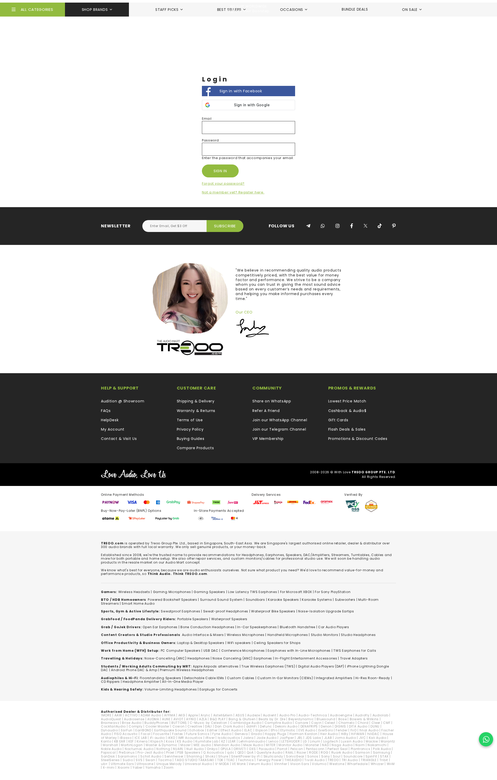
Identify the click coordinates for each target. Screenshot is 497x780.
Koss (170, 741)
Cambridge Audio (246, 723)
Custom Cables (240, 678)
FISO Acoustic (126, 734)
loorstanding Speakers (161, 678)
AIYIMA (169, 715)
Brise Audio (132, 723)
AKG (181, 715)
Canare (301, 723)
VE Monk (239, 764)
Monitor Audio (291, 745)
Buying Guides (190, 438)
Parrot (282, 749)
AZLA (203, 719)
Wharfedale (357, 764)
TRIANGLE (369, 760)
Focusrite (161, 734)
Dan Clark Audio (229, 726)
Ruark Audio (342, 752)
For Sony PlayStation (332, 592)
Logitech (330, 741)
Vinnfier (280, 764)
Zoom (169, 767)
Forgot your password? (223, 183)
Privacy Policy (190, 429)
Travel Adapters (354, 658)
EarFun (127, 730)
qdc (230, 752)
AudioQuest (111, 719)
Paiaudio (267, 749)
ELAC (248, 730)
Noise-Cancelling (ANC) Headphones (177, 658)
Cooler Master (157, 726)
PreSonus (127, 752)
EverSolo (325, 730)
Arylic (205, 715)
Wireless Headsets (134, 592)
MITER (271, 745)
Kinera (142, 741)
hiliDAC (373, 734)
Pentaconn (315, 749)
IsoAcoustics (229, 738)
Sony (325, 756)
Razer (301, 752)
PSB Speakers (188, 752)
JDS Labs (313, 738)
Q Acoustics (213, 752)
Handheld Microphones (287, 635)
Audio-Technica (312, 715)
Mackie (372, 741)
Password (210, 140)
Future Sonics (197, 734)
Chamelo (346, 723)
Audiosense (134, 719)
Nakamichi (377, 745)
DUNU (374, 726)
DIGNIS (340, 726)
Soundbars (255, 599)
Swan (150, 760)
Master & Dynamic (162, 745)
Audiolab (380, 715)
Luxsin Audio (352, 741)
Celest (330, 723)
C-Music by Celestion (208, 723)
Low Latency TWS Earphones (252, 592)
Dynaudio (109, 730)
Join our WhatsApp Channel (279, 420)
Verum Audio (260, 764)
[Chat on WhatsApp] (486, 739)
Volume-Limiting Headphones (170, 689)
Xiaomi (124, 767)
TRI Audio (350, 760)
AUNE (166, 719)
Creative (194, 726)
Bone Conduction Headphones (207, 627)
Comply (135, 726)
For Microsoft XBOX (296, 592)
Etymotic (288, 730)
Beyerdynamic (301, 719)
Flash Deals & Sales (347, 429)
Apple (193, 715)
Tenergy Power (269, 760)
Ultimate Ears (122, 764)
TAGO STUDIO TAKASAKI (194, 760)
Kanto (106, 741)
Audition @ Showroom (122, 401)
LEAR (232, 741)
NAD (325, 745)
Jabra (248, 738)
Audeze (253, 715)
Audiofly (362, 715)
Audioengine (341, 715)
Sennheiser (174, 756)
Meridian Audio (227, 745)
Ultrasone (145, 764)
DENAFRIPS (309, 726)
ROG (324, 752)
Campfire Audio (278, 723)
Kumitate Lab (206, 741)
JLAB (328, 738)
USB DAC (210, 650)
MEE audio (202, 745)
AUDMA (153, 719)
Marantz (388, 741)
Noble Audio (111, 749)
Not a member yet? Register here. (233, 192)
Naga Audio (342, 745)
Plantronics (360, 749)
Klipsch (156, 741)
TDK (220, 760)
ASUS (240, 715)
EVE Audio (306, 730)
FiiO (353, 730)
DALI (208, 726)
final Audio (369, 730)
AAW (118, 715)
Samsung (381, 752)
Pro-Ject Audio (150, 752)
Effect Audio (231, 730)
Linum (315, 741)
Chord (363, 723)
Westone (336, 764)
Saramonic (127, 756)
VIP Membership (268, 438)
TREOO (333, 760)
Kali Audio (377, 738)
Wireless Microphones (246, 635)
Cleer (376, 723)
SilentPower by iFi (246, 756)
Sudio (128, 760)
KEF (131, 741)
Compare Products (195, 448)
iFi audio (157, 738)
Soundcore (353, 756)
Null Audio (195, 749)
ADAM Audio (151, 715)
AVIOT (178, 719)
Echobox (196, 730)
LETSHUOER (290, 741)
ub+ (104, 764)
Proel (170, 752)
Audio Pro (287, 715)
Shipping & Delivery (196, 401)
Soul (337, 756)
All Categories (37, 9)
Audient (269, 715)
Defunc (266, 726)
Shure (223, 756)
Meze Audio (253, 745)
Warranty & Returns (196, 410)
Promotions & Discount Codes (358, 438)
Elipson (261, 730)
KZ (223, 741)
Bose (342, 719)
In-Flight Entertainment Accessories (306, 658)
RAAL (290, 752)
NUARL (178, 749)
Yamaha (153, 767)
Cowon (178, 726)
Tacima (165, 760)
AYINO (191, 719)
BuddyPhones (156, 723)
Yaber (138, 767)
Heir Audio (329, 734)
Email (207, 118)
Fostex (177, 734)
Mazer (185, 745)
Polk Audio (382, 749)
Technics (246, 760)
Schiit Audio (150, 756)
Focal (146, 734)
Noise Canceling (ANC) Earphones (242, 658)
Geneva (241, 734)
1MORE (106, 715)
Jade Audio (267, 738)
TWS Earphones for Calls (354, 650)
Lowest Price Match (347, 401)
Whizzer (377, 764)
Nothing (163, 749)
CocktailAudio (113, 726)
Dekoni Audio (286, 726)
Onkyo (212, 749)
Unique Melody (169, 764)
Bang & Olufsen (242, 719)
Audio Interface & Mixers (203, 635)
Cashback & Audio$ (347, 410)
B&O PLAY (218, 719)
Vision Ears (299, 764)
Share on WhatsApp (271, 401)
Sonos (312, 756)
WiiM (391, 764)
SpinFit (371, 756)
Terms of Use (190, 420)
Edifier (212, 730)
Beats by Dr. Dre (272, 719)
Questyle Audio (270, 752)
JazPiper (287, 738)
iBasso (125, 738)
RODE (313, 752)
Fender (341, 730)
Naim (360, 745)
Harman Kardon (303, 734)
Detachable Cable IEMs (204, 678)
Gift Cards (338, 420)
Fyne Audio (221, 734)
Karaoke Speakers (283, 599)
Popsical (108, 752)
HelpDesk (110, 420)
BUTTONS (179, 723)
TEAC (230, 760)
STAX (384, 756)
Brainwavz (110, 723)
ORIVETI (239, 749)
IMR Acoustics (190, 738)
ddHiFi (251, 726)
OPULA (226, 749)
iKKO (171, 738)
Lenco (273, 741)
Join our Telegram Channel (279, 429)
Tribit (383, 760)
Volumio (319, 764)
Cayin (316, 723)
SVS (139, 760)
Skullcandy (273, 756)
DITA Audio (358, 726)
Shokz (210, 756)
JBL (300, 738)
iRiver (210, 738)
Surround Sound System (221, 599)
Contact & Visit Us (119, 438)
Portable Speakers (192, 619)
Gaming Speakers (209, 592)
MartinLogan (132, 745)
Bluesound (326, 719)
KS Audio (185, 741)
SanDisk (108, 756)
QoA (250, 752)
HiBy (344, 734)
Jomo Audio (345, 738)
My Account (113, 429)
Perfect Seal (337, 749)
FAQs (106, 410)
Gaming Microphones (172, 592)
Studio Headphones (358, 635)
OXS (252, 749)
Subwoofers (345, 599)
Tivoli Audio (314, 760)
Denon (326, 726)
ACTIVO (131, 715)
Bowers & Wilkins (364, 719)
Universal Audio (198, 764)
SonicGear (295, 756)
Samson (362, 752)
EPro (274, 730)
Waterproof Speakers (229, 619)
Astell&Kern (223, 715)
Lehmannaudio (252, 741)
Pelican (296, 749)
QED (240, 752)
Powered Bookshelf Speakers (172, 599)
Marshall (110, 745)
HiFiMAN (357, 734)
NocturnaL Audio (139, 749)
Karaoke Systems (317, 599)
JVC (362, 738)
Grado (256, 734)
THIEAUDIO (293, 760)
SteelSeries (110, 760)
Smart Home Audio (138, 603)
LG (305, 741)
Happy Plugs (276, 734)
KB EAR (120, 741)
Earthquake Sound (170, 730)
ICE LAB (141, 738)
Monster (312, 745)
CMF (386, 723)
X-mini (108, 767)
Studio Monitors (324, 635)
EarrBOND (143, 730)
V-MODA (222, 764)
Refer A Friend (266, 410)
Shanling (194, 756)
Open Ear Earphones (160, 627)
